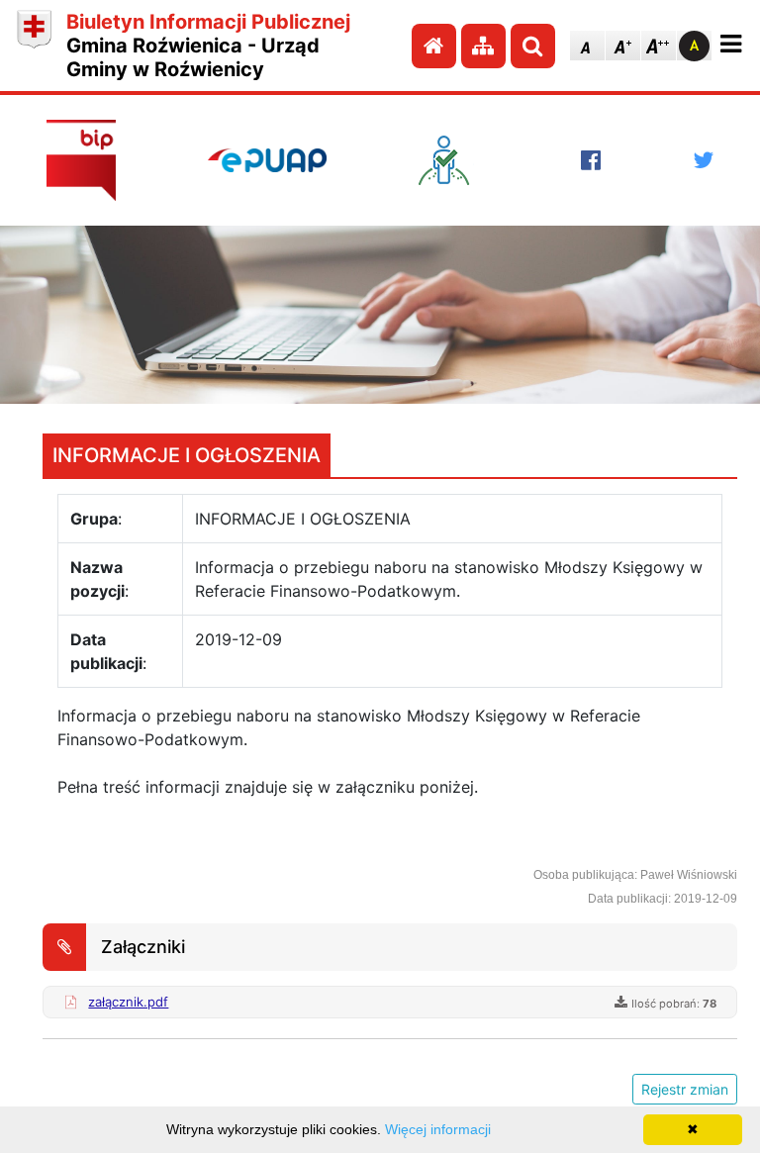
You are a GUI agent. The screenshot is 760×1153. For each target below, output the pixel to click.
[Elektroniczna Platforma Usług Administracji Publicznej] (267, 160)
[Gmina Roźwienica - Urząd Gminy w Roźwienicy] (34, 45)
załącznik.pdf (128, 1001)
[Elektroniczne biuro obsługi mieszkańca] (453, 160)
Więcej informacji (438, 1129)
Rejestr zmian (684, 1089)
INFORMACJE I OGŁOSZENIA (186, 455)
